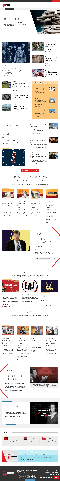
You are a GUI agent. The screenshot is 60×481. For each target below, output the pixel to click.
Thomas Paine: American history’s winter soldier (36, 340)
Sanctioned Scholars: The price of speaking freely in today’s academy (33, 440)
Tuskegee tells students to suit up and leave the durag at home (20, 97)
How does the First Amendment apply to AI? (36, 203)
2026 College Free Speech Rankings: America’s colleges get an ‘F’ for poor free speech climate (51, 441)
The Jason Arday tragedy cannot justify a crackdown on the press (50, 46)
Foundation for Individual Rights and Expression (28, 470)
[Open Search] (57, 4)
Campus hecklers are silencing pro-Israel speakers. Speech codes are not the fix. (20, 85)
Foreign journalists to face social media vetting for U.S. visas (51, 72)
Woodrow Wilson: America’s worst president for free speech (7, 341)
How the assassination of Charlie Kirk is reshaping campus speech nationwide (14, 440)
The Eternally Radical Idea (29, 295)
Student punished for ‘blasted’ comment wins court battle (19, 108)
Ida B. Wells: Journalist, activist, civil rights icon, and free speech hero (22, 341)
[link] (6, 5)
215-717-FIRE (25, 473)
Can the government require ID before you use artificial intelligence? (8, 204)
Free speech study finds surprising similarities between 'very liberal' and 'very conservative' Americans (41, 91)
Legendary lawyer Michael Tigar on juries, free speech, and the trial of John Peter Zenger (43, 241)
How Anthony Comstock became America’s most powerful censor (51, 341)
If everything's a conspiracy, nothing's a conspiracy (12, 70)
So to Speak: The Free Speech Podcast (47, 295)
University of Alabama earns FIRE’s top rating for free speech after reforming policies (41, 102)
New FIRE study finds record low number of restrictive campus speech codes (40, 112)
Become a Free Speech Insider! (34, 454)
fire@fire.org (19, 473)
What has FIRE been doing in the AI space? (22, 203)
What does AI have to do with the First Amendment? (51, 203)
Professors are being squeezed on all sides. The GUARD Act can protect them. (51, 60)
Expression (5, 295)
